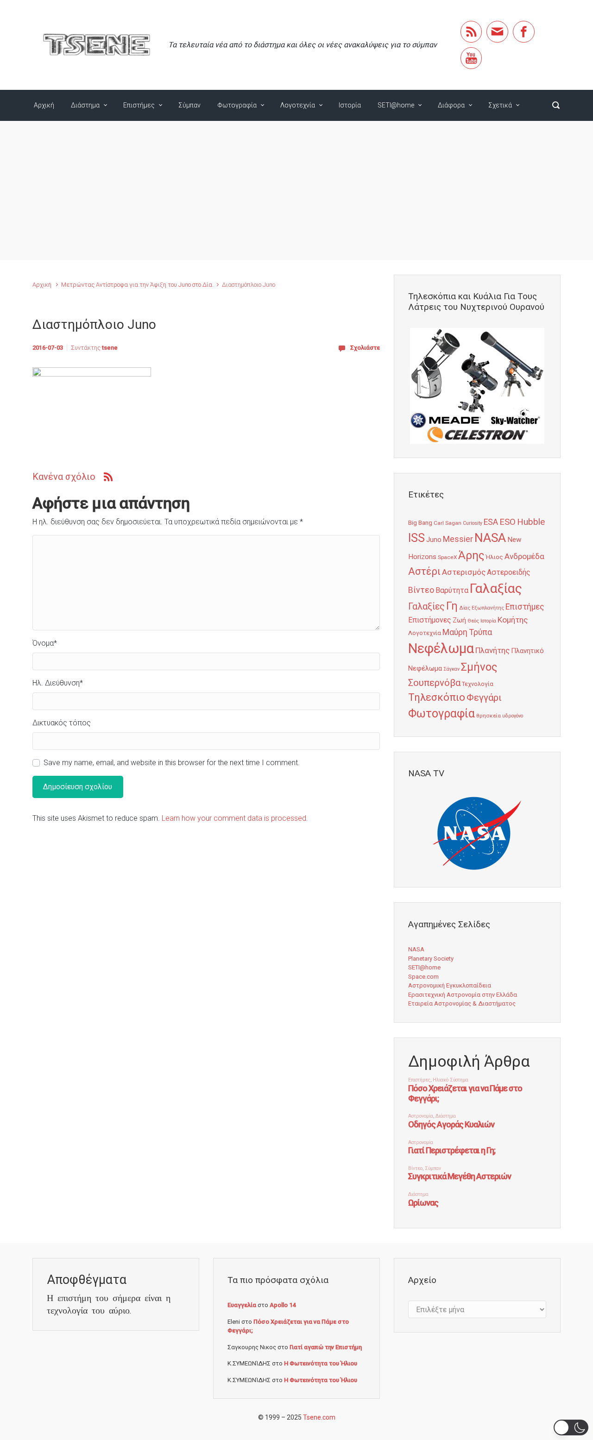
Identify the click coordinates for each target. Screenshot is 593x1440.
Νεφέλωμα (441, 648)
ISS (416, 538)
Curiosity (472, 523)
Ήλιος (494, 556)
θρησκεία (488, 715)
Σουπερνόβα (434, 682)
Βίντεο (421, 590)
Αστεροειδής (508, 572)
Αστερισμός (464, 572)
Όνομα (44, 643)
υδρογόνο (512, 716)
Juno (434, 539)
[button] (571, 1427)
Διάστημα (85, 105)
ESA (491, 522)
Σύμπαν (189, 105)
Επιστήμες (139, 105)
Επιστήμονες (429, 620)
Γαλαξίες (426, 606)
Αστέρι (424, 571)
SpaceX (447, 557)
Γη (452, 606)
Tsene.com (319, 1417)
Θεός (473, 621)
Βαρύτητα (451, 590)
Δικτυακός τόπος (61, 722)
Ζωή (459, 620)
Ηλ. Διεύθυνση (57, 683)
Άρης (471, 555)
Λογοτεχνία (297, 105)
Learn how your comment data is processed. (235, 818)
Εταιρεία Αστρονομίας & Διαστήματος (462, 1003)
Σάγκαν (451, 669)
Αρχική (44, 105)
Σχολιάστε (365, 347)
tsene (110, 347)
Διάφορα (451, 105)
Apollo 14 (283, 1305)
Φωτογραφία (237, 105)
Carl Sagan (447, 523)
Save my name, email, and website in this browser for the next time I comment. (172, 762)
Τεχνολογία (477, 683)
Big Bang (420, 522)
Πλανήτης (492, 650)
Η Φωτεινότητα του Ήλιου (320, 1363)
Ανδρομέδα (524, 556)
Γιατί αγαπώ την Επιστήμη (326, 1347)
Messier (458, 539)
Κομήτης (513, 619)
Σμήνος (479, 666)
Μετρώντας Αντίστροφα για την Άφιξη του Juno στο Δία (136, 284)
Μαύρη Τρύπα (467, 632)
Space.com (423, 976)
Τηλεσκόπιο (436, 697)
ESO (507, 522)
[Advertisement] (296, 190)
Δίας (464, 608)
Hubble (531, 521)
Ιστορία (350, 105)
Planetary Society (431, 958)
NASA (490, 537)
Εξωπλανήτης (488, 608)
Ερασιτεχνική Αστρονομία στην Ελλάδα (462, 994)
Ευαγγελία (241, 1305)
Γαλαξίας (496, 588)
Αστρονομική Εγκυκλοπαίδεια (449, 985)
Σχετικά (500, 105)
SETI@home (396, 105)
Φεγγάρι (484, 697)
